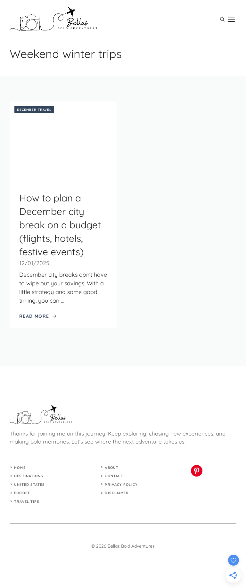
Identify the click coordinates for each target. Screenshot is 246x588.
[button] (222, 19)
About (112, 467)
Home (19, 467)
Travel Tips (26, 501)
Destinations (28, 476)
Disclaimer (117, 493)
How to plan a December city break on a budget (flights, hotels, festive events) (60, 225)
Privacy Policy (121, 484)
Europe (22, 493)
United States (29, 484)
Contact (114, 476)
